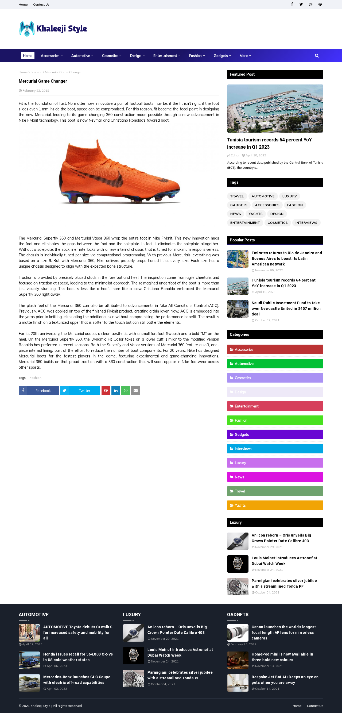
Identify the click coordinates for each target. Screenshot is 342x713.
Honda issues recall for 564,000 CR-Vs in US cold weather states (78, 657)
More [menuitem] (244, 55)
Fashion (36, 72)
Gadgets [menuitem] (221, 55)
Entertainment (245, 223)
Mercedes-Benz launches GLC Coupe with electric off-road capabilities (76, 680)
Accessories (267, 205)
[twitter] (301, 4)
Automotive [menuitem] (80, 55)
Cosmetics (278, 223)
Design (277, 214)
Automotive (263, 196)
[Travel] (275, 108)
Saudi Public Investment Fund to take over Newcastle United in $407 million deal (286, 308)
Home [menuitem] (27, 55)
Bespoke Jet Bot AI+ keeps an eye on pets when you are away (285, 680)
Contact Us (41, 4)
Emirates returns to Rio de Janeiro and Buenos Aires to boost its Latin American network (287, 258)
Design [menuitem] (135, 55)
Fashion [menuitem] (195, 55)
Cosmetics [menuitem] (110, 55)
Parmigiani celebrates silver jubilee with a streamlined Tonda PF (284, 583)
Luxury (289, 196)
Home (23, 4)
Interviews (306, 223)
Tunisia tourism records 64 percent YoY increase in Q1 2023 (269, 143)
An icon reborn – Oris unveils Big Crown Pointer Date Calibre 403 (281, 538)
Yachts (256, 214)
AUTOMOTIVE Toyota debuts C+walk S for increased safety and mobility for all (78, 632)
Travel (237, 196)
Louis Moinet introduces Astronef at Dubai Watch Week (284, 561)
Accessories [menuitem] (50, 55)
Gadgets (238, 205)
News (235, 214)
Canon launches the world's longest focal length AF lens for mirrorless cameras (284, 632)
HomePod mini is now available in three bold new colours (282, 657)
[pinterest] (320, 4)
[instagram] (310, 4)
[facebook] (292, 4)
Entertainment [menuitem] (165, 55)
